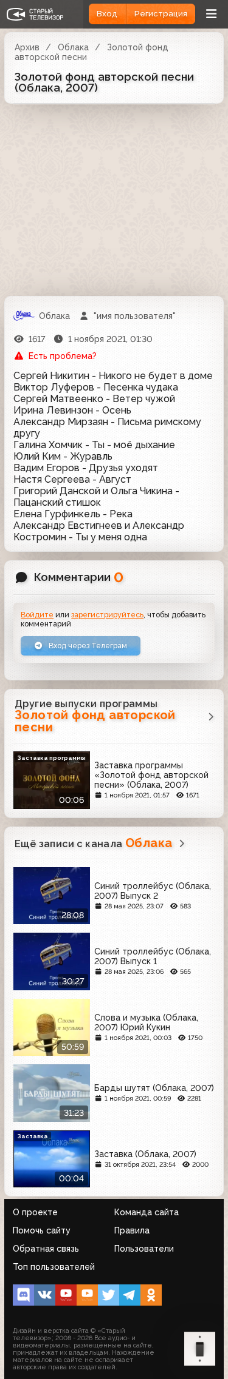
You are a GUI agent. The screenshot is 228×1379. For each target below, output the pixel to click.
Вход (107, 13)
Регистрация (160, 13)
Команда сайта (146, 1212)
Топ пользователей (54, 1267)
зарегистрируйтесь (107, 614)
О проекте (35, 1212)
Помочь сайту (42, 1230)
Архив (27, 47)
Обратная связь (46, 1248)
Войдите (37, 614)
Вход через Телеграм (87, 645)
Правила (132, 1230)
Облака (73, 47)
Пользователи (144, 1248)
